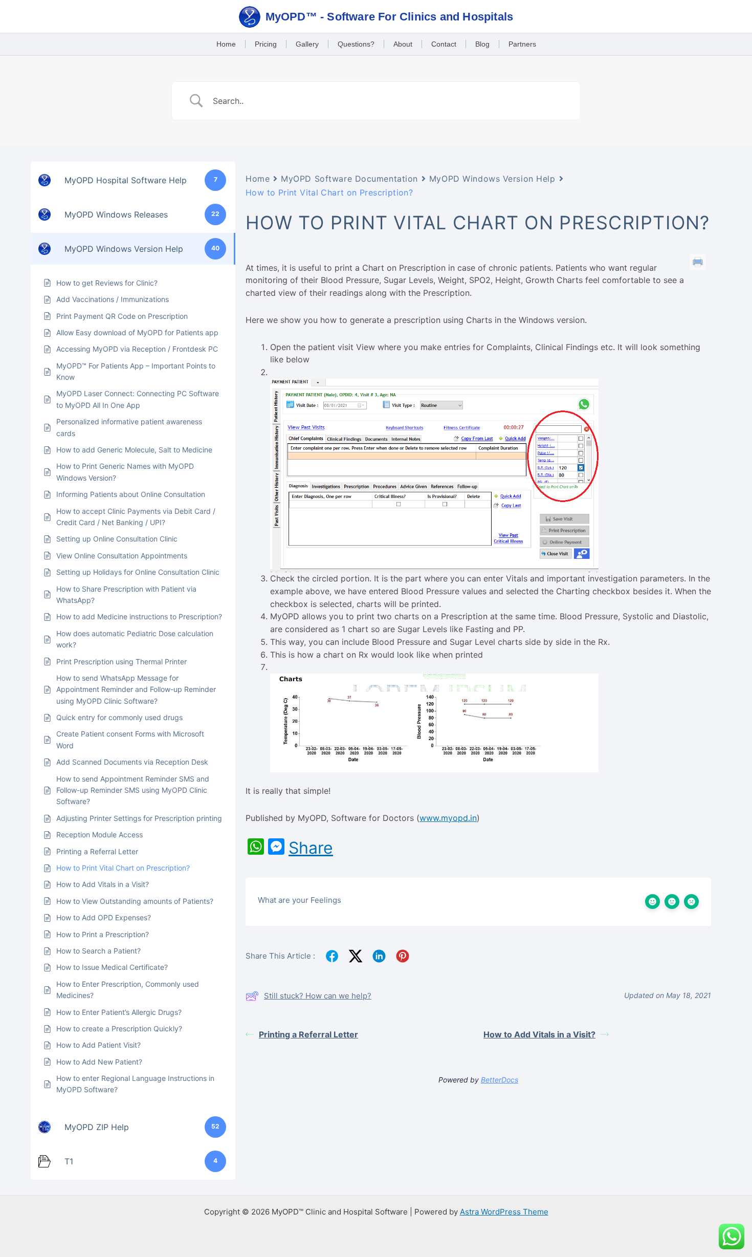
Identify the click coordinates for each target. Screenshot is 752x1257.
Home (226, 44)
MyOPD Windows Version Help (492, 179)
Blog (482, 44)
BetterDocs (499, 1079)
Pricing (266, 44)
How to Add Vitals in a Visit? (539, 1034)
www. (430, 818)
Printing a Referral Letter (308, 1034)
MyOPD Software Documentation (349, 179)
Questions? (356, 44)
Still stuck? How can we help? (317, 996)
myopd (454, 818)
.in (472, 818)
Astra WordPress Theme (504, 1212)
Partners (522, 44)
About (402, 44)
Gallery (307, 44)
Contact (443, 44)
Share (311, 848)
